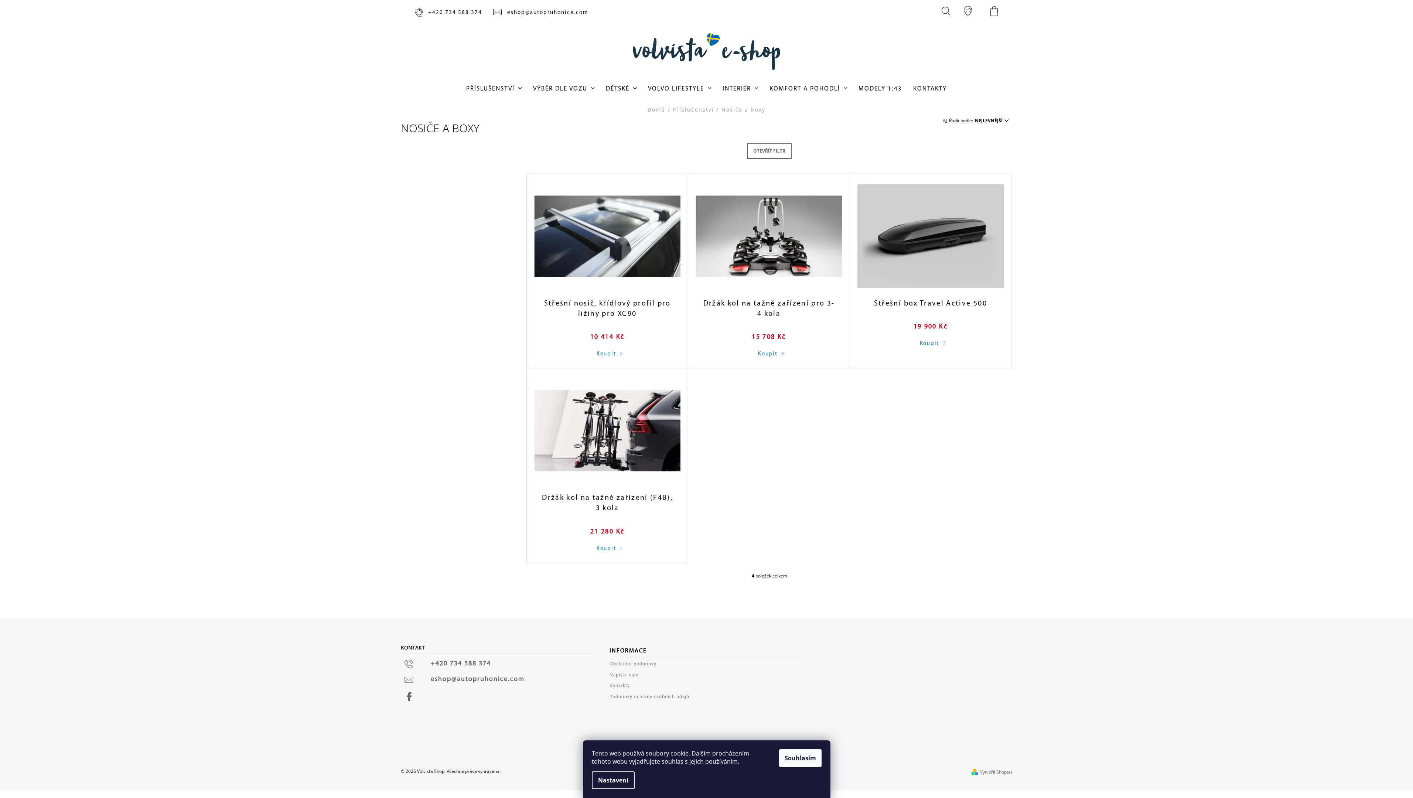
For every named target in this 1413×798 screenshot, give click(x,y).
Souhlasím (800, 758)
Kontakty (620, 685)
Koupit (606, 354)
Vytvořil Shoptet (996, 772)
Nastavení (613, 780)
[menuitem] (494, 89)
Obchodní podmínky (633, 664)
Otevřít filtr (769, 151)
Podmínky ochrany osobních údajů (649, 697)
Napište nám (624, 675)
